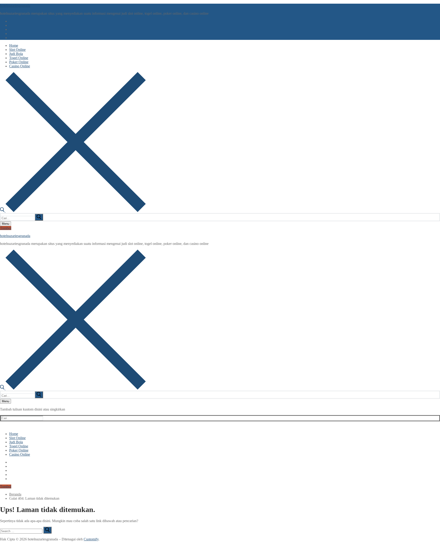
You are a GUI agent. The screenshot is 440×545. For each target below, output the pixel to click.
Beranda (15, 494)
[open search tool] (73, 211)
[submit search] (39, 217)
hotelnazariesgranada (15, 6)
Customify (91, 539)
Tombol (5, 228)
